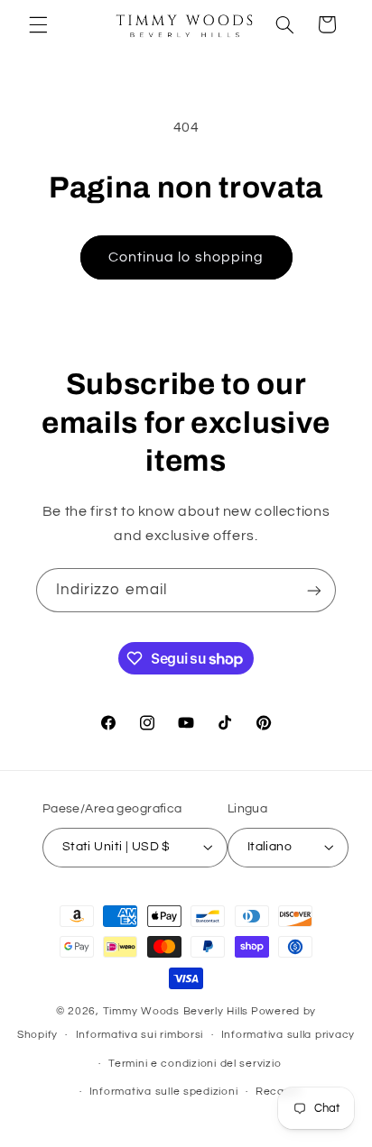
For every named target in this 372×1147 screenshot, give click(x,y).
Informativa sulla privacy (288, 1035)
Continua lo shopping (186, 257)
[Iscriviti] (314, 590)
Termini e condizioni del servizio (194, 1064)
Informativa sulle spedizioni (163, 1092)
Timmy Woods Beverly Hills (175, 1011)
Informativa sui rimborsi (140, 1035)
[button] (38, 24)
